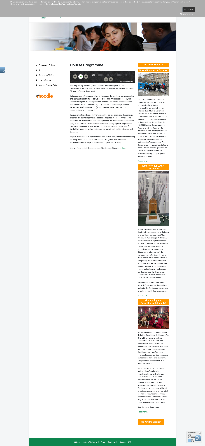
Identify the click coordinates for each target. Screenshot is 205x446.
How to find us (44, 80)
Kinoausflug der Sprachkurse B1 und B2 (153, 302)
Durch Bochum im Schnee (153, 70)
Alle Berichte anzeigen (151, 422)
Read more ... (143, 161)
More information (186, 14)
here (124, 148)
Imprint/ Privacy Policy (48, 85)
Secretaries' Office (46, 75)
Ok (185, 10)
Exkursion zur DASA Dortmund (153, 167)
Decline (191, 10)
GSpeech (130, 81)
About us (42, 70)
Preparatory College (46, 65)
